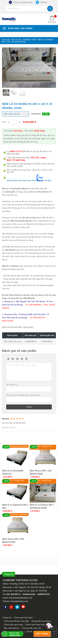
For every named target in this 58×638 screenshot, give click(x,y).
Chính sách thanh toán (35, 624)
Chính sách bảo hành (23, 617)
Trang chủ (7, 617)
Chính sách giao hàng (13, 624)
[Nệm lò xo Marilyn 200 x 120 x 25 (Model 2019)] (11, 19)
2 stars (13, 359)
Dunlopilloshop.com (19, 601)
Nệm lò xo (6, 266)
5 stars (26, 359)
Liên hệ (43, 2)
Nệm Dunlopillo (18, 221)
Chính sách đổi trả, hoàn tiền (16, 621)
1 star (8, 359)
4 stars (22, 359)
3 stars (17, 359)
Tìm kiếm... (50, 8)
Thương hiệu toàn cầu (31, 628)
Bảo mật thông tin (11, 628)
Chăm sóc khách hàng (23, 2)
